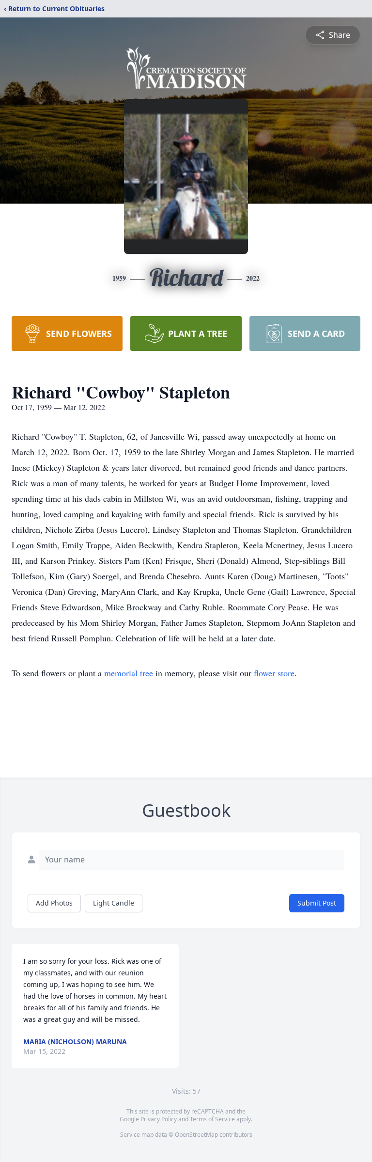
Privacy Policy (158, 1119)
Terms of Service (212, 1119)
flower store (274, 673)
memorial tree (128, 673)
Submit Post (316, 902)
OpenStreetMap (196, 1134)
